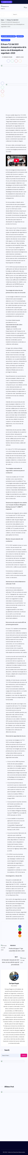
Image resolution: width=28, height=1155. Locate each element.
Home (2, 20)
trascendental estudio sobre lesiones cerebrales (14, 326)
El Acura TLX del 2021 (12, 20)
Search (24, 1055)
